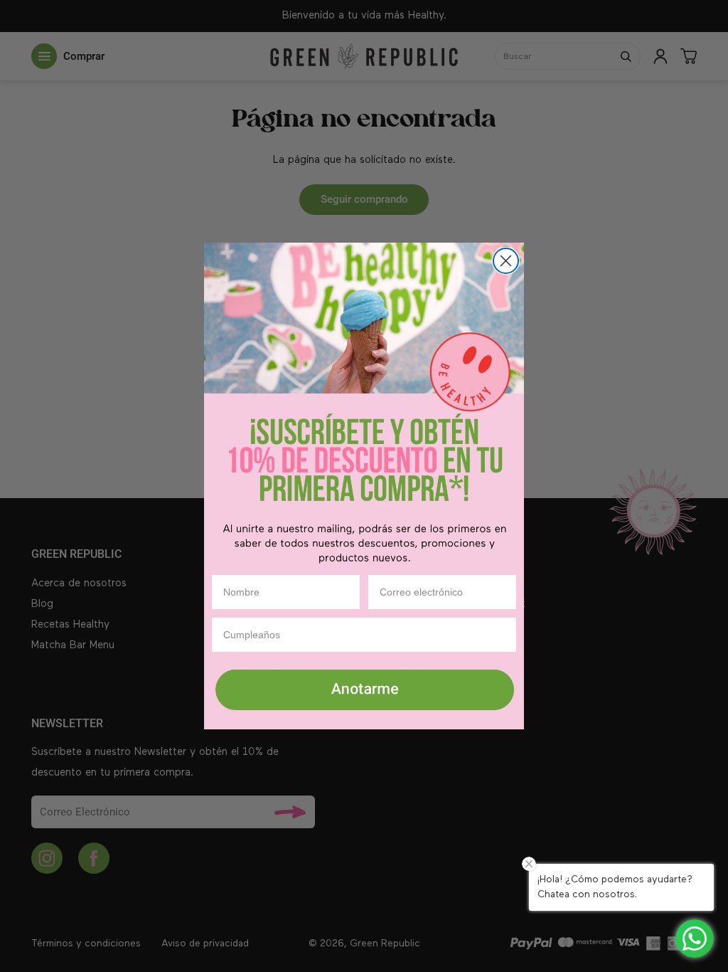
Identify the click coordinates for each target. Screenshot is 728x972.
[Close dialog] (505, 260)
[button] (364, 691)
